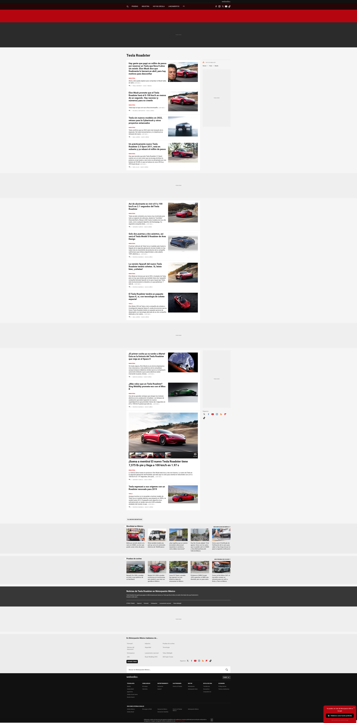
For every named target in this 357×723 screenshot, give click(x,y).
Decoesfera (206, 689)
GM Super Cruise (168, 657)
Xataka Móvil (130, 689)
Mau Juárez (136, 137)
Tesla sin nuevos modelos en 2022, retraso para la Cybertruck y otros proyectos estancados (145, 120)
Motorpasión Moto (193, 689)
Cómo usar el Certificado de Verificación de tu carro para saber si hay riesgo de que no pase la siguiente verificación (221, 546)
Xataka (129, 686)
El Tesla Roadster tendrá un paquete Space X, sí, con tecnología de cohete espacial (146, 296)
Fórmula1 (146, 603)
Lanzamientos (173, 6)
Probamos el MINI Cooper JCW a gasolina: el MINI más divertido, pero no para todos (200, 577)
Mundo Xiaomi (131, 697)
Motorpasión (191, 686)
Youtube (226, 6)
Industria (145, 6)
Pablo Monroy (137, 85)
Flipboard (225, 413)
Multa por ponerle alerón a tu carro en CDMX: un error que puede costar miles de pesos (135, 545)
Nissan (204, 66)
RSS (221, 413)
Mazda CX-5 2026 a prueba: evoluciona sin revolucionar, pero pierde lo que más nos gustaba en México (156, 578)
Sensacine (160, 686)
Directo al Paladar (177, 686)
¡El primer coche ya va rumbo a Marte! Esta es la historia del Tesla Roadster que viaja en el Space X (147, 356)
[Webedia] (226, 1)
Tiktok (229, 6)
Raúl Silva (136, 167)
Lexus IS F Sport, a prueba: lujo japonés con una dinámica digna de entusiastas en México (177, 578)
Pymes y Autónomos (223, 689)
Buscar (226, 669)
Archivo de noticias (135, 519)
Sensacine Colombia (162, 712)
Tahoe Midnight (177, 603)
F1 (184, 6)
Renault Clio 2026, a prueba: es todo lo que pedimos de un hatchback (135, 577)
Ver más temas (132, 661)
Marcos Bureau (138, 377)
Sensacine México (162, 709)
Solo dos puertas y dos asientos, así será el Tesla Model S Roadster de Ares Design (147, 236)
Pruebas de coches (134, 559)
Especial (139, 603)
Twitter (223, 6)
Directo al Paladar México (177, 709)
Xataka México (131, 709)
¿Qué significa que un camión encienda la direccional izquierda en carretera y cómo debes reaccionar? (178, 546)
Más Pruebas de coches (221, 559)
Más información (180, 721)
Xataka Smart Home (132, 694)
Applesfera (130, 691)
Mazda (216, 66)
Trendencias (206, 686)
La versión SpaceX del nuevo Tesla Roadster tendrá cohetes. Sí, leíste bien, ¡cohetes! (145, 266)
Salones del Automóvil (130, 648)
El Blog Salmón (222, 686)
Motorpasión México (193, 709)
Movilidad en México (134, 526)
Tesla (210, 66)
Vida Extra (144, 689)
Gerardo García (138, 227)
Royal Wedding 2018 (151, 657)
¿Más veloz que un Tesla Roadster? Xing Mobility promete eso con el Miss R (147, 386)
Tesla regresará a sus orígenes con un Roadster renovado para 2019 (147, 487)
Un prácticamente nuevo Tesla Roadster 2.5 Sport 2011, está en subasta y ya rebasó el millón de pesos (147, 146)
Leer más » (137, 83)
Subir (225, 677)
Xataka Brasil (130, 712)
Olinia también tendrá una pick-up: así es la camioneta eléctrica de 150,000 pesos (156, 545)
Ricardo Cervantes (139, 110)
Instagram (219, 6)
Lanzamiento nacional (165, 603)
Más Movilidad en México (221, 527)
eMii (128, 657)
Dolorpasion (154, 603)
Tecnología (166, 647)
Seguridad (148, 647)
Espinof (159, 689)
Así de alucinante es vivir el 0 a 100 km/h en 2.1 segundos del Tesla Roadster (145, 206)
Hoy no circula (159, 6)
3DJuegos (145, 686)
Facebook (216, 6)
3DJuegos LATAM (147, 709)
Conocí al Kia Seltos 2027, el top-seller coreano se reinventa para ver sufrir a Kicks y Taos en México (221, 578)
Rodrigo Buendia (138, 257)
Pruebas (135, 6)
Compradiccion (207, 691)
